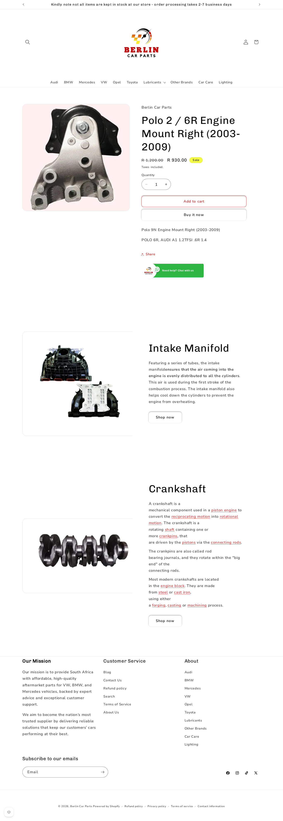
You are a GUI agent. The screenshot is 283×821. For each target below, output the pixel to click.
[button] (27, 42)
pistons (189, 542)
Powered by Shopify (106, 806)
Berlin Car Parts (81, 806)
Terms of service (182, 806)
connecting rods (226, 542)
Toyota (190, 712)
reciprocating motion (191, 516)
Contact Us (112, 680)
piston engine (224, 510)
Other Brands (196, 728)
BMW (189, 680)
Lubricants (193, 720)
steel (163, 592)
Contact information (211, 806)
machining (197, 605)
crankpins (168, 535)
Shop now (165, 417)
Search (109, 696)
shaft (169, 529)
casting (174, 605)
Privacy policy (157, 806)
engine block (172, 585)
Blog (107, 672)
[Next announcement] (259, 4)
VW (188, 696)
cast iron (182, 592)
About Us (111, 712)
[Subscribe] (102, 772)
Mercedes (193, 688)
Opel (189, 704)
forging (159, 605)
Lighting (191, 744)
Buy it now (194, 214)
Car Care (192, 736)
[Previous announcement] (23, 4)
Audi (188, 672)
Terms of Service (117, 704)
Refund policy (114, 688)
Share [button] (150, 254)
